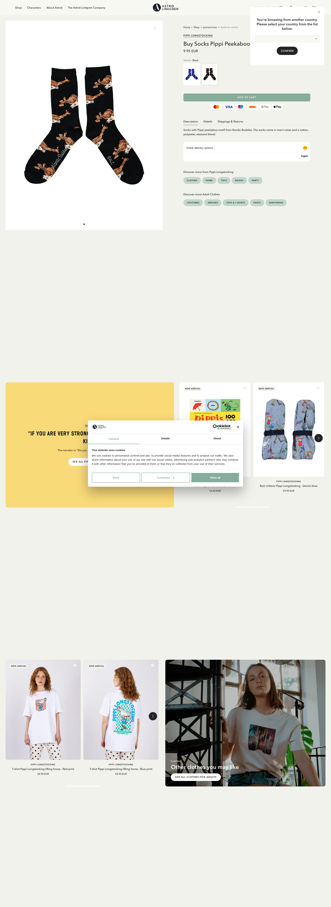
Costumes (193, 202)
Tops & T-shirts (235, 202)
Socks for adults (229, 27)
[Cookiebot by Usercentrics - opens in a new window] (215, 426)
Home (186, 27)
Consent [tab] (114, 438)
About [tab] (217, 438)
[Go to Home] (165, 7)
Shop (18, 7)
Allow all (215, 477)
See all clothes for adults (196, 777)
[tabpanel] (246, 131)
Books (239, 180)
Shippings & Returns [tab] (230, 121)
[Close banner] (238, 427)
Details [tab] (165, 438)
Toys (224, 180)
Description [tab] (190, 121)
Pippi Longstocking (198, 35)
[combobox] (287, 39)
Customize (163, 477)
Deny (116, 477)
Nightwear (276, 202)
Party (255, 180)
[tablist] (246, 121)
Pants (257, 202)
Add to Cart (246, 97)
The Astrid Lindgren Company (86, 7)
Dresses (213, 202)
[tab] (84, 224)
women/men (210, 27)
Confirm (287, 51)
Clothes (192, 180)
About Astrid (54, 7)
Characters (34, 7)
